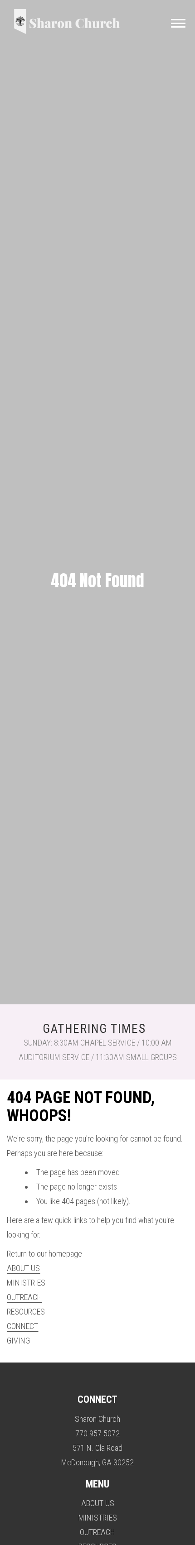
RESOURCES (26, 1311)
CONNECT (22, 1326)
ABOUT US (23, 1268)
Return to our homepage (44, 1253)
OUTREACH (24, 1297)
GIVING (18, 1340)
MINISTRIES (26, 1282)
